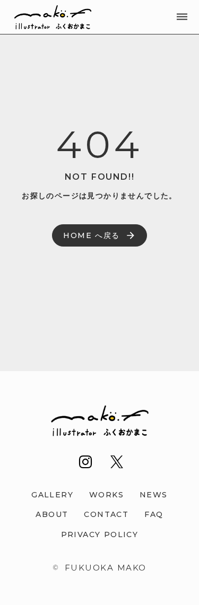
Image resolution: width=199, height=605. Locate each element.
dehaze (182, 17)
